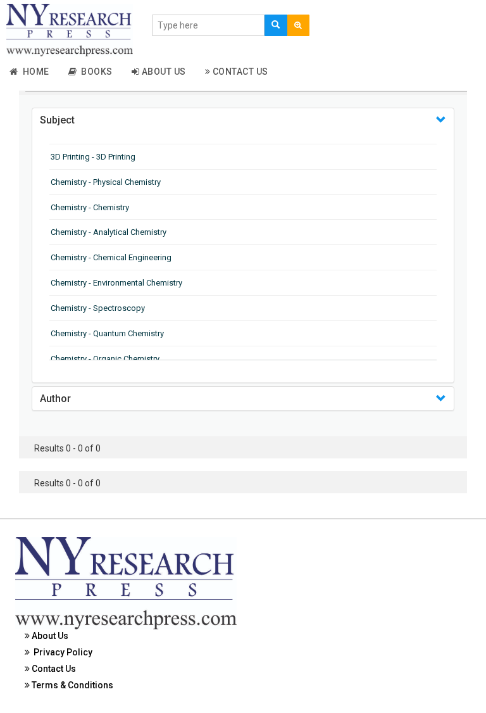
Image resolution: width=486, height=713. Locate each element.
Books (95, 71)
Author (55, 399)
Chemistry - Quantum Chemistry (107, 333)
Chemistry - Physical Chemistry (106, 182)
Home (33, 71)
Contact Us (239, 71)
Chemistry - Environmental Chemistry (116, 282)
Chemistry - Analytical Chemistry (108, 232)
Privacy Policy (61, 652)
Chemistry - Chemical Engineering (111, 257)
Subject (57, 120)
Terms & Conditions (71, 685)
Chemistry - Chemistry (90, 207)
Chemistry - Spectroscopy (98, 308)
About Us (162, 71)
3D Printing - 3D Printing (93, 156)
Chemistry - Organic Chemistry (105, 358)
